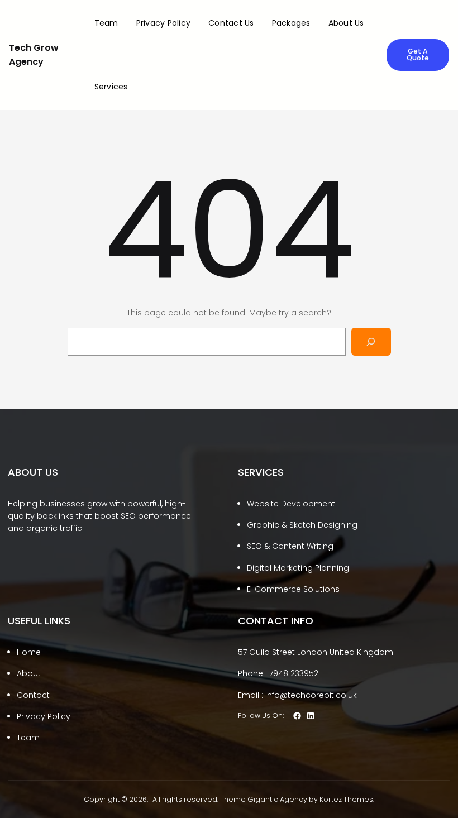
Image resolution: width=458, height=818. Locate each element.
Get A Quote (418, 54)
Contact (33, 695)
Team (28, 737)
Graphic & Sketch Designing (302, 524)
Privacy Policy (43, 716)
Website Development (291, 503)
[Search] (371, 341)
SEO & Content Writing (290, 546)
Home (29, 652)
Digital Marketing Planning (298, 567)
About (29, 673)
